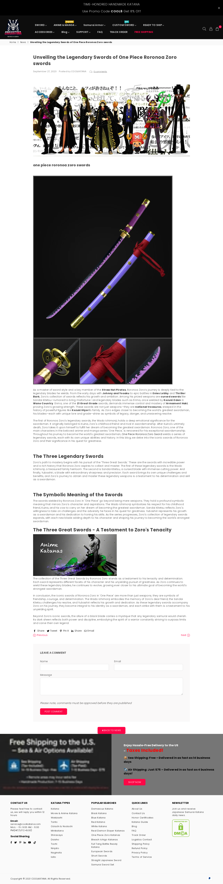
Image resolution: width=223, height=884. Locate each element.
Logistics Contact (142, 839)
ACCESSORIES (44, 32)
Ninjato (55, 848)
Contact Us (138, 813)
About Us (137, 808)
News (23, 42)
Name (44, 661)
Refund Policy (140, 848)
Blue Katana (98, 817)
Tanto (54, 822)
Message (46, 675)
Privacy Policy (140, 852)
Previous (42, 635)
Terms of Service (142, 857)
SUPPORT (82, 32)
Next (184, 635)
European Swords (101, 851)
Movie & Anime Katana (64, 813)
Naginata (56, 852)
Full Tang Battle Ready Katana (104, 845)
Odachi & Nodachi (61, 826)
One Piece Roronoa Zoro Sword (142, 434)
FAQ (100, 32)
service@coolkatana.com (25, 824)
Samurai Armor (93, 25)
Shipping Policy (140, 844)
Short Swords (99, 855)
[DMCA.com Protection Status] (181, 836)
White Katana (99, 826)
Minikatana (57, 830)
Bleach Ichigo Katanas (104, 839)
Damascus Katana (102, 808)
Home (13, 42)
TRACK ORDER (119, 32)
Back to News (112, 730)
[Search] (204, 28)
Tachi (54, 844)
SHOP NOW (134, 782)
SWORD (40, 25)
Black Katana (98, 813)
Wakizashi (56, 817)
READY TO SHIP (153, 25)
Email (117, 661)
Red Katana (98, 822)
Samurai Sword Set (102, 864)
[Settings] (211, 28)
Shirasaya (57, 835)
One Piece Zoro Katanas (105, 835)
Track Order (139, 835)
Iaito (53, 857)
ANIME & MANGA (64, 24)
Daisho (55, 839)
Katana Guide (140, 822)
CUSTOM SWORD (123, 24)
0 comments (100, 71)
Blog (64, 32)
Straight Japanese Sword (106, 860)
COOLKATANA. (39, 878)
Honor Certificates (142, 817)
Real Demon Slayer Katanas (108, 830)
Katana (55, 808)
